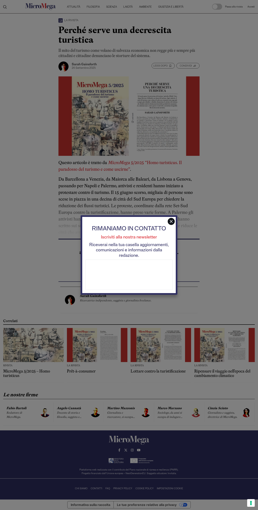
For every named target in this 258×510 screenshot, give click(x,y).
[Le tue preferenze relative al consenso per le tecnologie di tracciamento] (251, 503)
